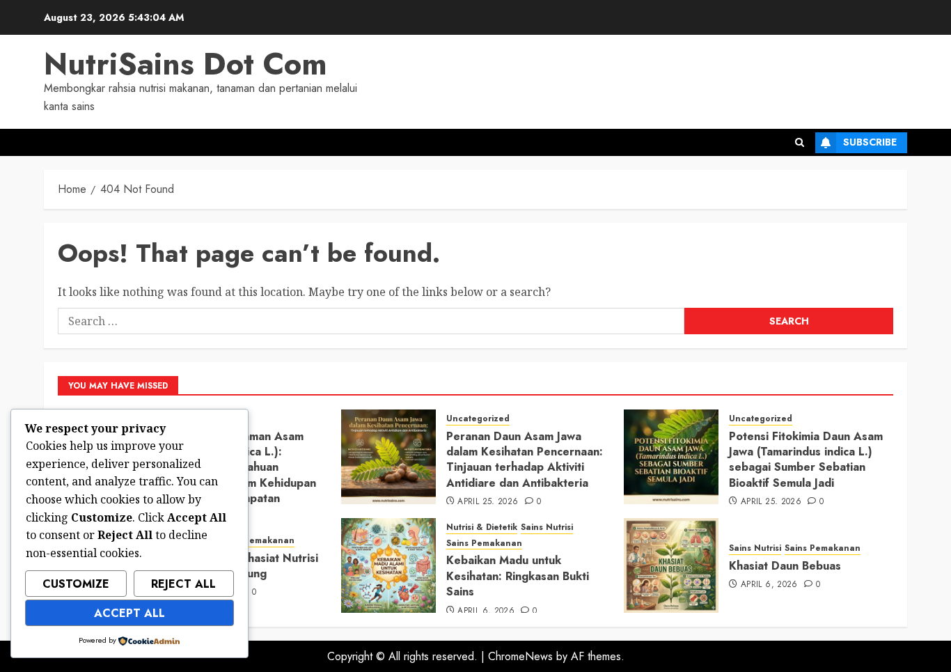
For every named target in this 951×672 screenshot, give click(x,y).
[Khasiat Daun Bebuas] (671, 565)
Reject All (183, 584)
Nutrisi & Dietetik (481, 527)
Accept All (129, 613)
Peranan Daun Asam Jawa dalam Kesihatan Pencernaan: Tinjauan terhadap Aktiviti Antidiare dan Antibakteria (524, 459)
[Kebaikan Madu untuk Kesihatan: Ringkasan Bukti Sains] (388, 565)
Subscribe (870, 142)
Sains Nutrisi (547, 527)
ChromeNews (520, 656)
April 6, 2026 (485, 611)
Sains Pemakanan (256, 541)
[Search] (799, 142)
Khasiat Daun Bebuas (785, 566)
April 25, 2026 (487, 502)
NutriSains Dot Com (185, 64)
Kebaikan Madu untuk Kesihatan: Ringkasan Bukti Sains (517, 576)
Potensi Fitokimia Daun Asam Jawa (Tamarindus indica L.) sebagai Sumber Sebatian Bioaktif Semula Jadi (806, 459)
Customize (75, 584)
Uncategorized (478, 419)
